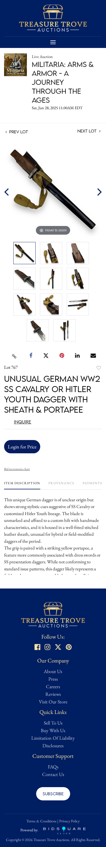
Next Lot (87, 131)
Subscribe (53, 793)
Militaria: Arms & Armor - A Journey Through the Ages (63, 82)
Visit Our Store (53, 702)
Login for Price (22, 447)
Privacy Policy (69, 821)
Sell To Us (53, 723)
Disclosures (53, 745)
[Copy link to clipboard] (14, 356)
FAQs (53, 767)
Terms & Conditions (41, 821)
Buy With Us (53, 730)
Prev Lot (18, 131)
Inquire (22, 422)
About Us (53, 671)
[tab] (22, 485)
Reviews (53, 694)
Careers (53, 686)
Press (53, 679)
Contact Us (53, 774)
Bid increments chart (17, 469)
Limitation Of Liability (53, 738)
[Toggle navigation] (53, 42)
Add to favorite (98, 368)
